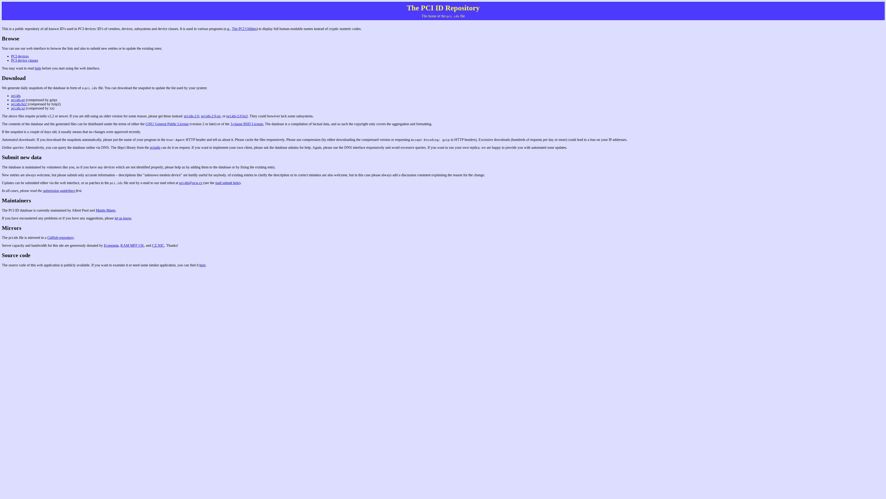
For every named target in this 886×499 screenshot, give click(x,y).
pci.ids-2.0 (191, 116)
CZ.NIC (158, 245)
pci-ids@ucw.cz (190, 183)
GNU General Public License (167, 124)
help (38, 68)
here (202, 265)
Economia (111, 245)
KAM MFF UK (132, 245)
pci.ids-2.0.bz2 (237, 116)
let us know (123, 218)
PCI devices (20, 56)
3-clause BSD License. (247, 124)
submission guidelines (59, 191)
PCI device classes (24, 60)
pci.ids (16, 96)
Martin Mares (105, 210)
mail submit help (227, 183)
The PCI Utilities (244, 29)
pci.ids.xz (18, 108)
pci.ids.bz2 (19, 104)
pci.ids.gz (18, 100)
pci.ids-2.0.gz (211, 116)
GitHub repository (60, 238)
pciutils (155, 147)
